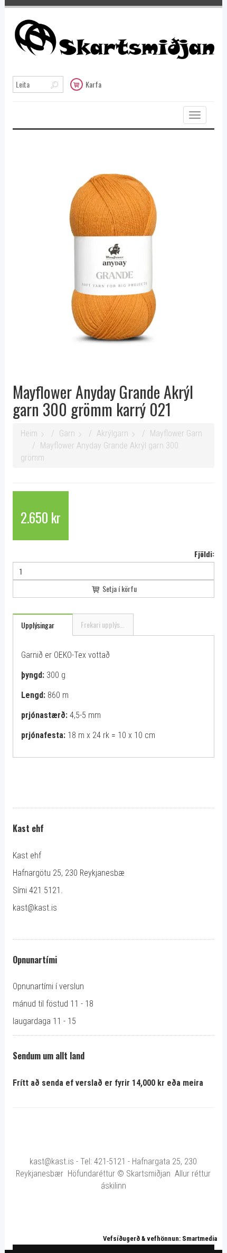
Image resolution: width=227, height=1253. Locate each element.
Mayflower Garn (176, 433)
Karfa (93, 84)
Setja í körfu (119, 588)
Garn (67, 433)
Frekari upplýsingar (107, 624)
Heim (29, 433)
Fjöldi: (204, 553)
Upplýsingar (37, 624)
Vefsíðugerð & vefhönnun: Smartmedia (160, 1238)
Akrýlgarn (112, 433)
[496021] (113, 255)
